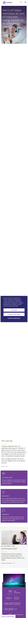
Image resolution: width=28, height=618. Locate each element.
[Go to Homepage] (7, 2)
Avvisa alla (14, 310)
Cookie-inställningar (7, 616)
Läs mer (4, 32)
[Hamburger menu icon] (25, 2)
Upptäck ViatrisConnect (6, 563)
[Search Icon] (21, 2)
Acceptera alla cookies (14, 314)
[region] (14, 309)
